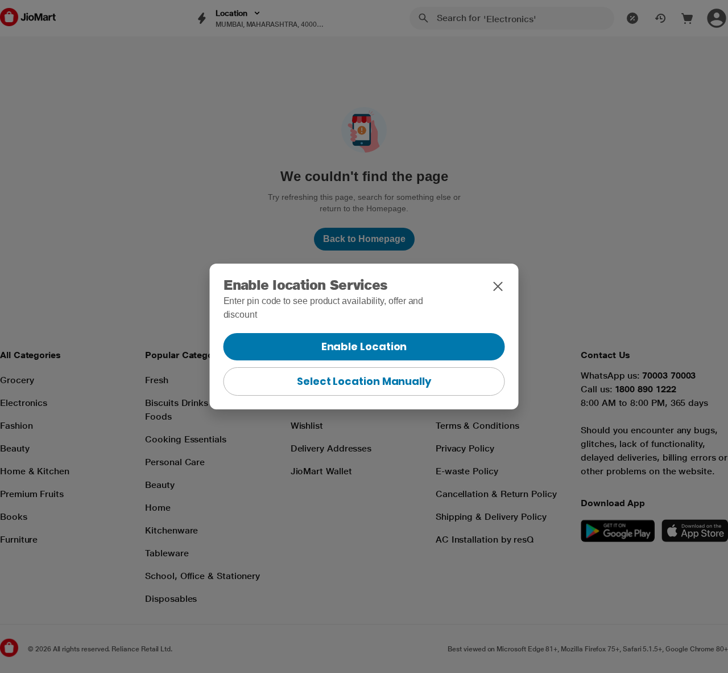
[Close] (498, 286)
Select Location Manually (364, 381)
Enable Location (364, 346)
